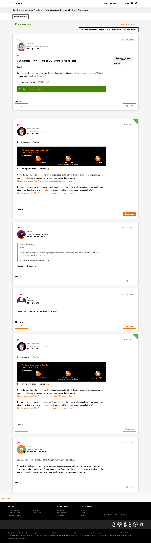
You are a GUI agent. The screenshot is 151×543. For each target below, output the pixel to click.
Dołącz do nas (110, 3)
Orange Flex (12, 533)
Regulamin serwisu (41, 535)
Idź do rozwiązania (129, 25)
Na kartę (39, 10)
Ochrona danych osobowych (88, 535)
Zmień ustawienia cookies (63, 533)
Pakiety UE (41, 76)
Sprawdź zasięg (36, 512)
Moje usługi (29, 10)
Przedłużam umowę (14, 512)
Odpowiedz (129, 106)
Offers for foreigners (123, 535)
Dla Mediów (60, 515)
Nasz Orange (17, 10)
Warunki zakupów (55, 535)
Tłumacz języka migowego (101, 533)
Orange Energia (13, 535)
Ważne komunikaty (26, 535)
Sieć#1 (21, 533)
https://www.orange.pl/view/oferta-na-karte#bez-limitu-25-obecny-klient (44, 181)
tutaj (47, 169)
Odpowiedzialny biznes (33, 533)
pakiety (117, 63)
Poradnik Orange (126, 533)
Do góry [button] (7, 498)
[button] (136, 40)
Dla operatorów (61, 510)
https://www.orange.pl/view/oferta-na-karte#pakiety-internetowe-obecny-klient (47, 193)
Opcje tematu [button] (19, 17)
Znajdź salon (36, 510)
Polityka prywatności (70, 535)
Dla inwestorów (61, 512)
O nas (82, 510)
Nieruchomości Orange (107, 535)
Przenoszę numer (13, 510)
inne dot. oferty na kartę (123, 58)
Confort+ (115, 533)
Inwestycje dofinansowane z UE (17, 538)
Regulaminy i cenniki (14, 515)
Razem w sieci (47, 533)
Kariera (83, 515)
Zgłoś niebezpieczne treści (82, 533)
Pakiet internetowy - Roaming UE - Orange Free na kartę (46, 61)
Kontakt (83, 512)
